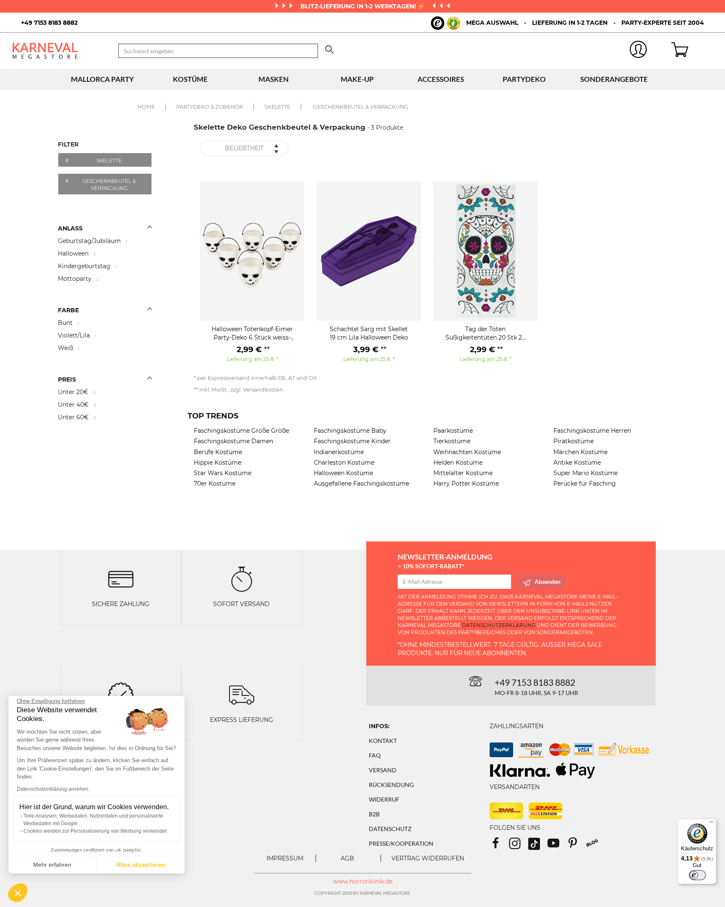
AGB (347, 858)
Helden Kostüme (457, 462)
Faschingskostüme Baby (350, 430)
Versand (382, 770)
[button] (18, 893)
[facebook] (499, 845)
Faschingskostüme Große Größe (241, 430)
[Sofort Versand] (241, 578)
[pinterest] (576, 845)
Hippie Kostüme (217, 462)
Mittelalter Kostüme (463, 473)
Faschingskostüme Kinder (352, 441)
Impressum (284, 858)
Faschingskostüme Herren (592, 430)
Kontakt (383, 740)
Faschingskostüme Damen (233, 441)
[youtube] (557, 845)
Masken (273, 79)
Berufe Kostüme (218, 452)
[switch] (697, 875)
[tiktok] (538, 845)
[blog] (595, 845)
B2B (374, 814)
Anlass (70, 228)
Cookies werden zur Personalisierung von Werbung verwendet (95, 831)
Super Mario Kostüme (585, 473)
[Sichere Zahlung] (120, 578)
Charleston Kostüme (344, 462)
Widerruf (384, 799)
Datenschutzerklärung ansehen (53, 789)
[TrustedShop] (445, 23)
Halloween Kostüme (343, 473)
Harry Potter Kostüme (466, 483)
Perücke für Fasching (584, 483)
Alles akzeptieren (140, 864)
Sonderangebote (614, 79)
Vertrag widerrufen (427, 858)
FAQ (375, 755)
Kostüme (190, 79)
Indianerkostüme (339, 452)
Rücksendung (391, 784)
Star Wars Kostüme (222, 473)
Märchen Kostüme (580, 452)
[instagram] (518, 845)
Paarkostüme (453, 430)
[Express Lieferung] (241, 694)
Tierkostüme (451, 441)
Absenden (548, 581)
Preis (67, 379)
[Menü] (712, 824)
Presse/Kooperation (401, 843)
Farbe (68, 310)
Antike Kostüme (577, 462)
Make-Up (357, 79)
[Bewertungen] (120, 694)
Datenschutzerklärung (498, 625)
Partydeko (524, 79)
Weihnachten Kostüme (467, 452)
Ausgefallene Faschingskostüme (361, 483)
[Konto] (638, 51)
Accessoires (440, 79)
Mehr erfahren (52, 864)
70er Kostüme (214, 483)
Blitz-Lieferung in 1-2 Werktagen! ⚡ (363, 6)
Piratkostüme (573, 441)
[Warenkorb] (691, 50)
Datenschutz (390, 828)
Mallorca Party (102, 79)
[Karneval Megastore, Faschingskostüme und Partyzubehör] (59, 50)
